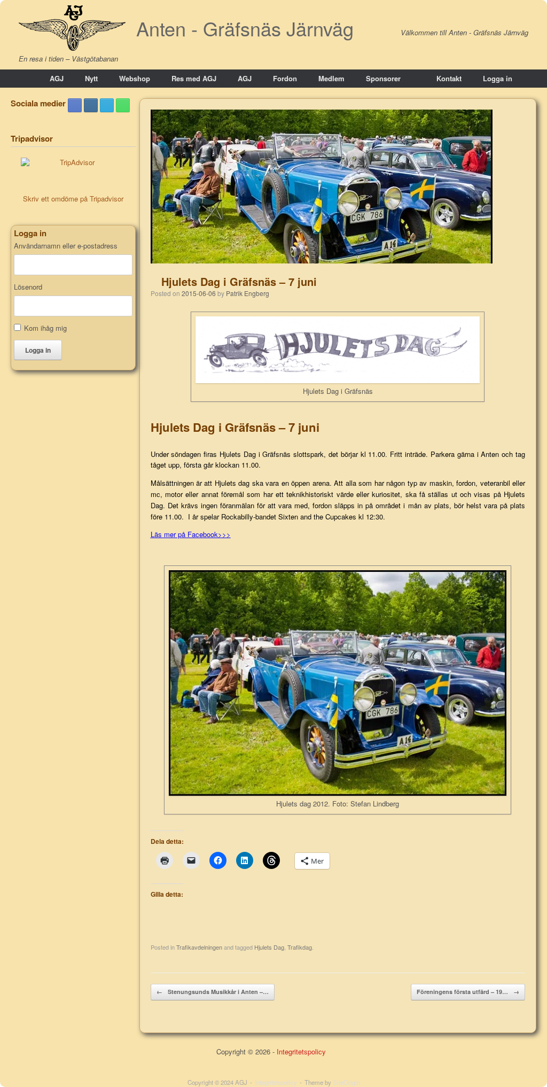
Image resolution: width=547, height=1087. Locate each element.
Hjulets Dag (269, 947)
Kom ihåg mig (45, 328)
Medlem (331, 78)
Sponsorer (383, 78)
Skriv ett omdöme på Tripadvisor (73, 198)
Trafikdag (299, 947)
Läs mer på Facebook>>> (191, 534)
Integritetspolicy (301, 1051)
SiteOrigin (346, 1082)
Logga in (497, 78)
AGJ (57, 78)
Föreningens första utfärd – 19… (468, 992)
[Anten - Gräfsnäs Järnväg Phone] (123, 105)
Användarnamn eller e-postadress (66, 246)
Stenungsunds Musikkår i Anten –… (213, 992)
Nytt (91, 78)
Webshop (134, 78)
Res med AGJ (193, 78)
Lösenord (28, 287)
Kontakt (449, 78)
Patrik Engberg (247, 293)
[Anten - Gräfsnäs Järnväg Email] (107, 105)
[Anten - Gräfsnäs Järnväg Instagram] (91, 105)
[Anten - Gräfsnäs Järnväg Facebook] (75, 105)
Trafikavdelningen (199, 947)
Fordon (285, 78)
